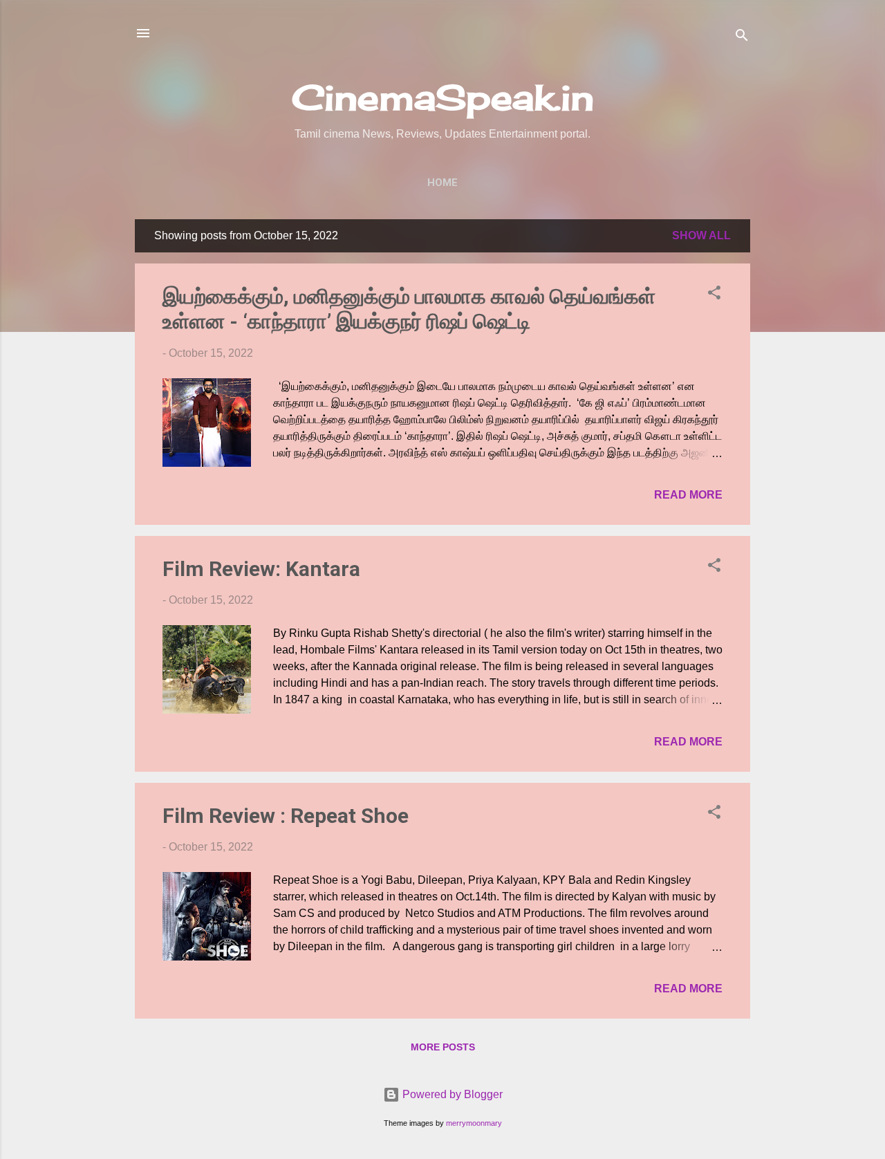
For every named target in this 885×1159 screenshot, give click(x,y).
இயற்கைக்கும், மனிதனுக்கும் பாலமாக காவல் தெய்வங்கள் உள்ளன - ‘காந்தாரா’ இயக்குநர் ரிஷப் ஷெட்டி (408, 308)
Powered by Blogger (451, 1094)
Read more (688, 495)
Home (442, 182)
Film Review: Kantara (261, 569)
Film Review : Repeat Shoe (285, 816)
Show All (701, 235)
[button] (714, 295)
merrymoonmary (474, 1123)
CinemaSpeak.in (443, 97)
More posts (443, 1047)
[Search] (742, 38)
